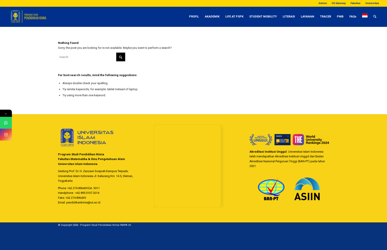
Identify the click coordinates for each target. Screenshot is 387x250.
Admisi (323, 3)
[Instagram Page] (6, 135)
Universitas (372, 3)
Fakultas (355, 3)
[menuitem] (322, 3)
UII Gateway (339, 3)
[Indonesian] (364, 16)
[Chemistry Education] (46, 16)
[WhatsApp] (6, 123)
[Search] (374, 16)
